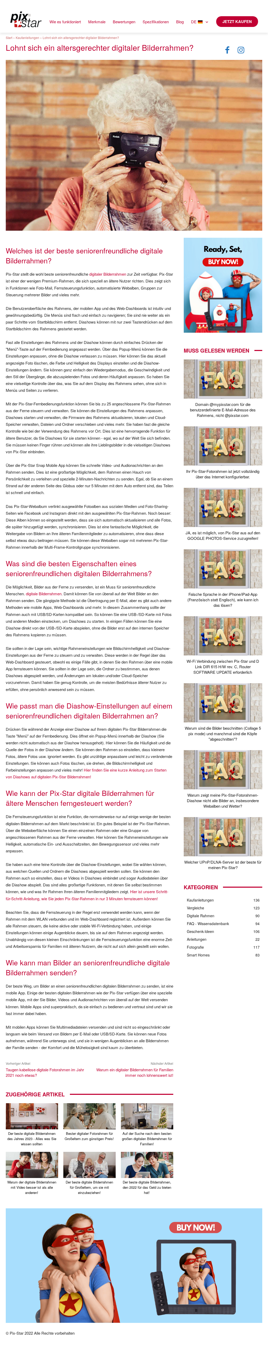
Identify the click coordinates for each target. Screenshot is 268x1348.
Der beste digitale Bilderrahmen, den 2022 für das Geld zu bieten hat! (147, 1187)
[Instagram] (241, 50)
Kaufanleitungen (27, 37)
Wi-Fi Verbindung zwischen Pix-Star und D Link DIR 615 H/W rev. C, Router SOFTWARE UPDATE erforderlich (223, 666)
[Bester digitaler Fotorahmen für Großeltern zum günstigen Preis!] (89, 1116)
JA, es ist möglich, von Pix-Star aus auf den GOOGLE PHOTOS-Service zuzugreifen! (223, 535)
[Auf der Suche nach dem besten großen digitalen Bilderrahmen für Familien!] (147, 1116)
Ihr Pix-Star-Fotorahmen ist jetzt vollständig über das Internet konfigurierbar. (222, 473)
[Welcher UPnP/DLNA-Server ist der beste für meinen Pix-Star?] (223, 836)
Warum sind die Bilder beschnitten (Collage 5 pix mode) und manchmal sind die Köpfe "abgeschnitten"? (223, 733)
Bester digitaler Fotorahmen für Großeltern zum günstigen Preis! (89, 1136)
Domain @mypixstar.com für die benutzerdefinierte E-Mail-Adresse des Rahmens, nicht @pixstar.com (223, 409)
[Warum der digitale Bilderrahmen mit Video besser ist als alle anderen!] (32, 1165)
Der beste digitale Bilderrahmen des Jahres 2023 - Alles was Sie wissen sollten (31, 1138)
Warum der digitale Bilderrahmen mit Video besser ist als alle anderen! (31, 1187)
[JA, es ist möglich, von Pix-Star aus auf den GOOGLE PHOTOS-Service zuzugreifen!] (223, 507)
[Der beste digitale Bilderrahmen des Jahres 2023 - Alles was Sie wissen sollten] (32, 1116)
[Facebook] (227, 50)
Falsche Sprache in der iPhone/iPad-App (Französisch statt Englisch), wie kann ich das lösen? (222, 599)
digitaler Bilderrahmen (107, 274)
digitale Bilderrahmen (44, 593)
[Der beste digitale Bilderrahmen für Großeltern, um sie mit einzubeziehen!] (89, 1165)
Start (9, 37)
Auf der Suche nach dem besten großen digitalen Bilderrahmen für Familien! (147, 1138)
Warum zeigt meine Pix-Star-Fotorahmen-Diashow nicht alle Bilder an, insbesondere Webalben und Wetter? (223, 800)
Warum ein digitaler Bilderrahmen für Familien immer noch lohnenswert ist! (134, 1072)
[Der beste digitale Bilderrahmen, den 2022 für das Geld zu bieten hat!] (147, 1165)
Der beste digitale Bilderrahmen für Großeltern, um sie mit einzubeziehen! (89, 1187)
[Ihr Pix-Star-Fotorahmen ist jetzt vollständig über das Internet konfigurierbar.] (223, 446)
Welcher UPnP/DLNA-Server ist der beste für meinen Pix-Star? (222, 864)
